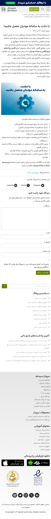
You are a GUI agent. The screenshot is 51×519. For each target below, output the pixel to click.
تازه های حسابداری (40, 319)
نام (48, 233)
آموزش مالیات (45, 449)
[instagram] (25, 495)
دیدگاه (46, 206)
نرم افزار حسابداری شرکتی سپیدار (39, 416)
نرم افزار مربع (45, 396)
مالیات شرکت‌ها (44, 436)
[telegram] (20, 495)
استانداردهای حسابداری (42, 443)
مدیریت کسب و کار (40, 327)
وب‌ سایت (46, 251)
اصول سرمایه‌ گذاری (40, 315)
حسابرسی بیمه (45, 433)
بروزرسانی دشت (33, 172)
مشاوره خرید (34, 9)
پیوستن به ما (45, 393)
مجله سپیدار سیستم (43, 430)
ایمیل (47, 242)
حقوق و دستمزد (44, 446)
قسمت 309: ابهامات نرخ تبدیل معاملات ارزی (31, 352)
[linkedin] (37, 495)
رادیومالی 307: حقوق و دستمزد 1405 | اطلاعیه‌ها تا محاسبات (26, 361)
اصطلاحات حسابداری (40, 311)
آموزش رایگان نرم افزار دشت (37, 302)
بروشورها (47, 390)
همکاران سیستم (44, 380)
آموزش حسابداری (41, 298)
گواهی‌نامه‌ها (45, 387)
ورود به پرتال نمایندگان (42, 400)
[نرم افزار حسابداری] (9, 9)
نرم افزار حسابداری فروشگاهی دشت (38, 420)
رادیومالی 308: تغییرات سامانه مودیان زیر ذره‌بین (30, 356)
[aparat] (14, 495)
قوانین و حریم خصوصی (42, 406)
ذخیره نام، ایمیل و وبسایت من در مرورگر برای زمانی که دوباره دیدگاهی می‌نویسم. (26, 266)
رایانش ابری (43, 323)
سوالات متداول (44, 383)
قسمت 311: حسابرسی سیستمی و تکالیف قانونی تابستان (27, 341)
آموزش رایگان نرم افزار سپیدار (37, 306)
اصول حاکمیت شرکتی (42, 403)
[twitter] (31, 495)
